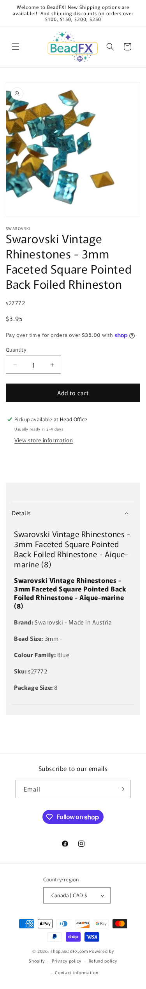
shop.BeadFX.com (69, 951)
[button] (15, 46)
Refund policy (103, 961)
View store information (43, 440)
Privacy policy (66, 961)
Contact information (76, 972)
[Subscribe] (121, 789)
